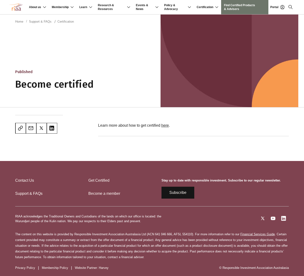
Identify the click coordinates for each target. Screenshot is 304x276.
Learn (83, 7)
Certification (205, 7)
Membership (60, 7)
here (165, 125)
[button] (37, 7)
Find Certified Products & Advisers (239, 7)
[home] (16, 7)
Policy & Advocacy (171, 7)
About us (35, 7)
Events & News (142, 7)
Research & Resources (106, 7)
